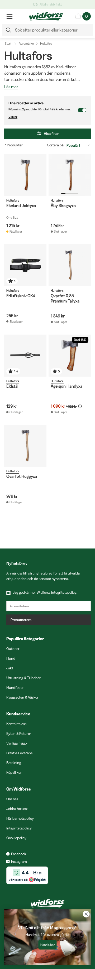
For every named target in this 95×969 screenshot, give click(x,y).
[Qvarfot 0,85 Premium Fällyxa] (70, 265)
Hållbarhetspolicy (20, 818)
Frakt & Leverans (19, 753)
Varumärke (26, 43)
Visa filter (51, 133)
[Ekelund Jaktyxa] (25, 175)
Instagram (19, 861)
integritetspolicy (64, 592)
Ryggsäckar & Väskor (22, 697)
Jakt (9, 668)
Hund (10, 658)
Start (8, 43)
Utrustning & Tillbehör (23, 677)
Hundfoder (15, 687)
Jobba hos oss (17, 808)
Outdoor (13, 648)
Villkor (12, 117)
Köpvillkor (14, 772)
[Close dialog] (86, 914)
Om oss (12, 799)
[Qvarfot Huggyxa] (25, 446)
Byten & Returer (18, 733)
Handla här (47, 945)
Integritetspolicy (19, 828)
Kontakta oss (16, 723)
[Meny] (9, 16)
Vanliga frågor (17, 743)
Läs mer (11, 87)
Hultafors (46, 43)
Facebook (18, 854)
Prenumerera (21, 619)
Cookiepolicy (16, 837)
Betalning (13, 762)
